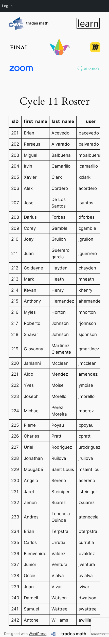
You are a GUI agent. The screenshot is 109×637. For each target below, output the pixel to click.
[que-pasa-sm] (87, 68)
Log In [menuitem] (7, 6)
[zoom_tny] (21, 68)
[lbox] (88, 23)
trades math (37, 23)
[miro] (95, 47)
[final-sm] (19, 47)
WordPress (37, 633)
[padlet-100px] (59, 47)
